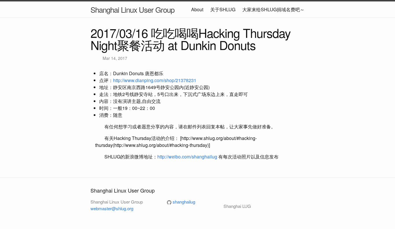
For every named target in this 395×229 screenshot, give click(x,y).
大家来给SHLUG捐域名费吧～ (273, 9)
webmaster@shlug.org (112, 208)
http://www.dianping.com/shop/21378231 (154, 80)
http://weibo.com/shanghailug (187, 156)
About (197, 9)
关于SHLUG (222, 9)
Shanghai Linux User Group (132, 9)
